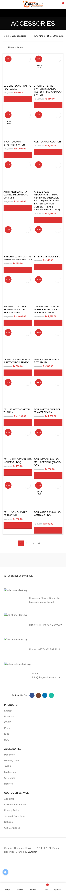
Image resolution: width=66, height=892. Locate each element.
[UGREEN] (48, 560)
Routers (8, 783)
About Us (9, 798)
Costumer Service (16, 792)
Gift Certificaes (12, 827)
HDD (6, 739)
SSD (6, 734)
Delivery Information (15, 804)
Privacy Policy (11, 810)
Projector (9, 716)
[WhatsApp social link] (51, 695)
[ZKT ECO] (17, 560)
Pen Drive (9, 754)
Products (10, 705)
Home (6, 35)
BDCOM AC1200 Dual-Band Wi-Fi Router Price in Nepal (15, 309)
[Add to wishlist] (27, 59)
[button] (18, 99)
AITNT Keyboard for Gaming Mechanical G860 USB (16, 195)
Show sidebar (15, 47)
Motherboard (11, 772)
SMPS (7, 766)
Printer (7, 728)
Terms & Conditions (14, 816)
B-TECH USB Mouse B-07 (47, 257)
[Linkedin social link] (44, 695)
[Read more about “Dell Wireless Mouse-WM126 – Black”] (48, 530)
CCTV (7, 722)
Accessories (12, 748)
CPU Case (9, 778)
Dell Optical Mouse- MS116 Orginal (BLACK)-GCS (47, 462)
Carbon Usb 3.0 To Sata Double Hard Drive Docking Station (48, 309)
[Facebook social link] (32, 695)
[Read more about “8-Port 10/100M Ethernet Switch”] (18, 155)
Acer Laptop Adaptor (47, 142)
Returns (8, 822)
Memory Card (11, 760)
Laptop (8, 710)
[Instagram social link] (38, 695)
